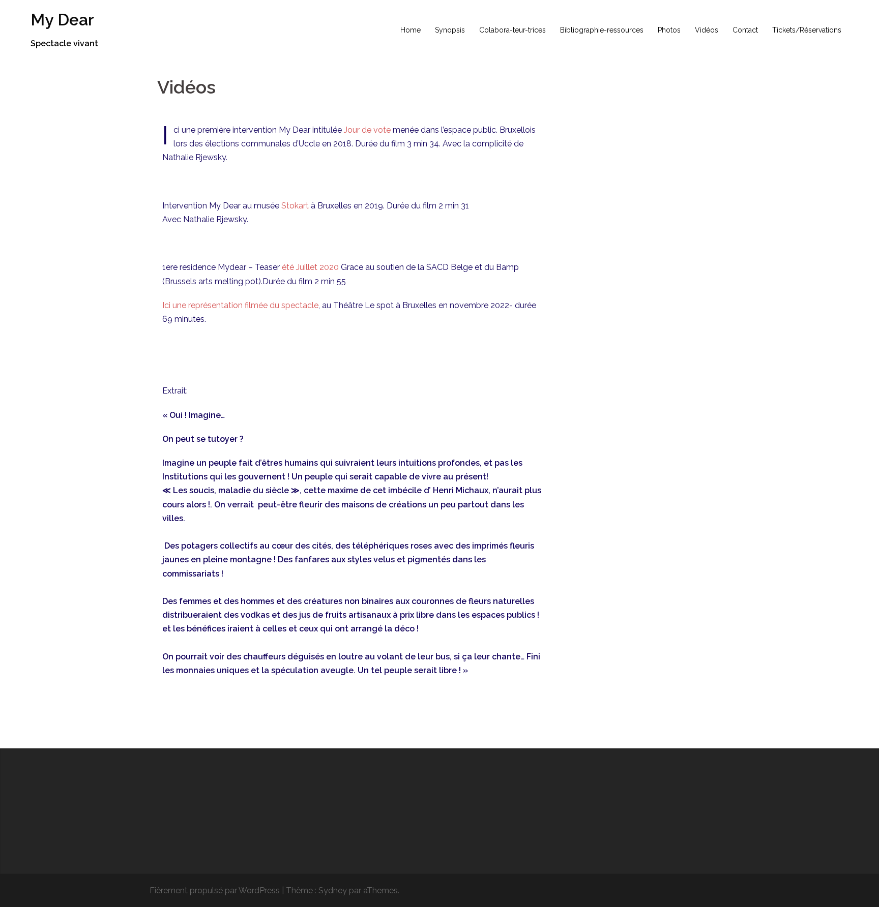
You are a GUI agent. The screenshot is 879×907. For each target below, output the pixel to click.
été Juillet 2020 (310, 267)
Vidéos (706, 30)
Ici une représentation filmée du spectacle (240, 305)
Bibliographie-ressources (601, 30)
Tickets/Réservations (806, 30)
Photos (669, 30)
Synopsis (450, 30)
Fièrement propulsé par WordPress (215, 890)
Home (410, 30)
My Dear (62, 19)
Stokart (295, 205)
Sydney (332, 890)
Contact (745, 30)
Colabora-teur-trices (512, 30)
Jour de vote (367, 130)
